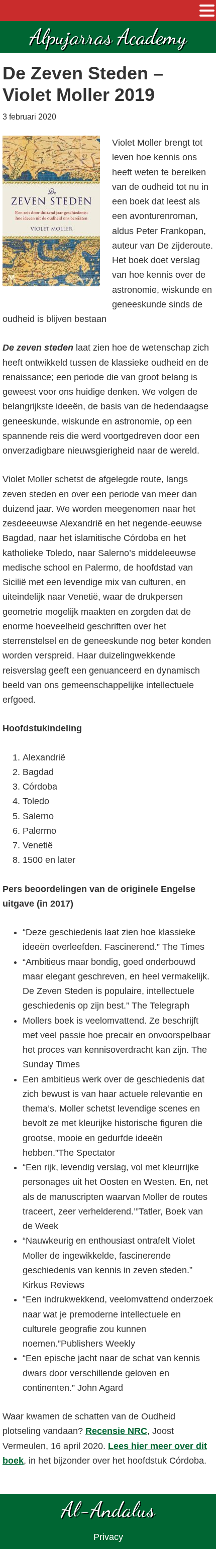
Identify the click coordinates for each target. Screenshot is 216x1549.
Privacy (108, 1537)
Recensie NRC (116, 1431)
